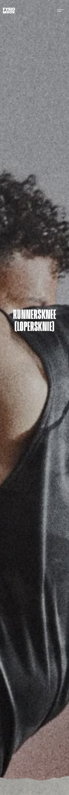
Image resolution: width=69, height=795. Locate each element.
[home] (9, 10)
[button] (60, 10)
